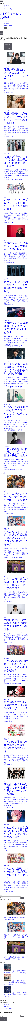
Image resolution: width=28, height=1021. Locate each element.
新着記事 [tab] (7, 44)
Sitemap (6, 7)
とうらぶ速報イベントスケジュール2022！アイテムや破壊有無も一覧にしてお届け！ (15, 982)
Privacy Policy (8, 9)
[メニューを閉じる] (1, 1)
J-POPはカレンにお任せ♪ (13, 15)
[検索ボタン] (5, 28)
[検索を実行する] (22, 898)
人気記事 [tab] (7, 48)
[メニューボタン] (1, 34)
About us (6, 5)
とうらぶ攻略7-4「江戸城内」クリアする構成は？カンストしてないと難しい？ (16, 994)
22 (5, 473)
